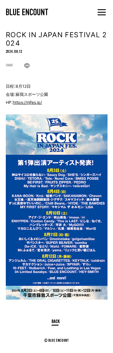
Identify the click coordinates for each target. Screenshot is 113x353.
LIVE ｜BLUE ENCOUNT (27, 12)
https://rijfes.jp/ (27, 102)
